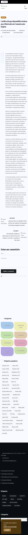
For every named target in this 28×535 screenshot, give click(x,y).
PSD (4, 414)
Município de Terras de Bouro (10, 477)
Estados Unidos (7, 391)
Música (5, 407)
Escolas (5, 388)
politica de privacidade (10, 527)
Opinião (21, 342)
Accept (7, 530)
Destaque (4, 499)
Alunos (15, 365)
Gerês (15, 397)
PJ (13, 407)
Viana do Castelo (7, 430)
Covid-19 (14, 378)
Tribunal (19, 420)
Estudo (18, 391)
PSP (12, 414)
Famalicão (16, 394)
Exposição (5, 394)
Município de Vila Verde (8, 471)
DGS (13, 381)
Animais (5, 372)
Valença (15, 426)
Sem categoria (13, 502)
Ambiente (15, 368)
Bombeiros (16, 375)
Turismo (19, 423)
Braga (5, 378)
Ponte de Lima (6, 410)
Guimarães (6, 404)
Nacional (7, 342)
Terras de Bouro (7, 351)
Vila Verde (20, 350)
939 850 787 (5, 458)
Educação (5, 385)
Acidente (5, 365)
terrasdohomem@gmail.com (9, 460)
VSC (4, 433)
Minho (20, 335)
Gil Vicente (6, 401)
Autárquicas (16, 372)
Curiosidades (21, 326)
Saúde (5, 417)
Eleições (16, 385)
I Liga (16, 404)
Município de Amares (7, 474)
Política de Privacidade (8, 483)
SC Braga (14, 417)
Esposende (15, 388)
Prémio (17, 410)
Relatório (21, 414)
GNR (15, 401)
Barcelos (5, 375)
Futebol (5, 397)
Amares (7, 325)
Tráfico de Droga (7, 423)
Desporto (7, 335)
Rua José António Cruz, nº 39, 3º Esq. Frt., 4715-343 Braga (13, 454)
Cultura (5, 381)
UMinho (5, 426)
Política (21, 407)
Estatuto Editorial (6, 480)
